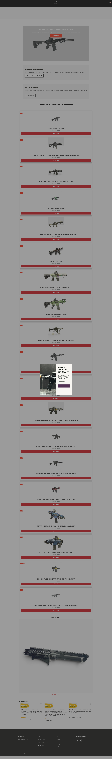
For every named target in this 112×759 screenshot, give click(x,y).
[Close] (70, 365)
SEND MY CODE (62, 386)
